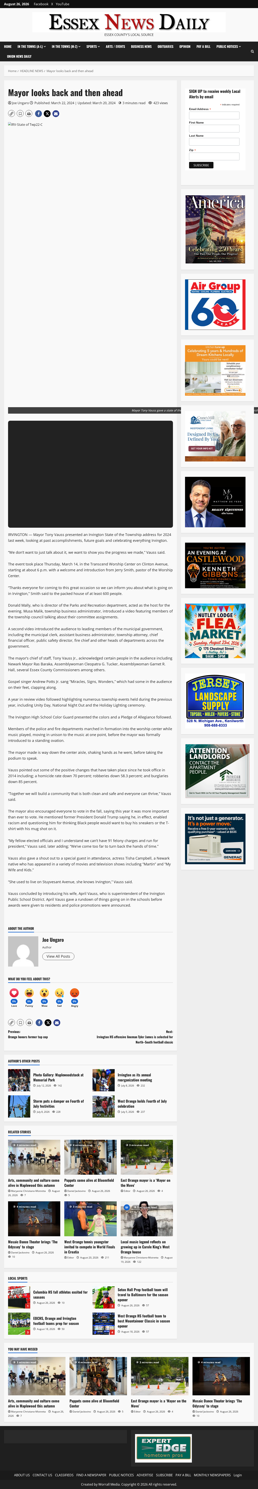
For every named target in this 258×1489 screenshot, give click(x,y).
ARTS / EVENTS (115, 46)
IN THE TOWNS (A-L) (30, 46)
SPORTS (91, 46)
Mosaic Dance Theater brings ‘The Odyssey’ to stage (32, 1244)
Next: (135, 1036)
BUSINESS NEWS (141, 46)
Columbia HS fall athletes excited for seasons (19, 1297)
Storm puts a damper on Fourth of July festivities (19, 1106)
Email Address (200, 109)
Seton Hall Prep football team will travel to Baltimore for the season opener (104, 1297)
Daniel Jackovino (76, 1191)
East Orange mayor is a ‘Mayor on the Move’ (145, 1183)
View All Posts (58, 956)
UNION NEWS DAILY (19, 56)
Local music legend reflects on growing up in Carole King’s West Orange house (145, 1246)
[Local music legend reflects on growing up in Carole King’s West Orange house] (147, 1218)
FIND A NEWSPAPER (91, 1475)
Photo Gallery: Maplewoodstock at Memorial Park (19, 1080)
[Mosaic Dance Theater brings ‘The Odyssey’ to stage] (34, 1218)
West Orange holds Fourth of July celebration (104, 1106)
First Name (196, 122)
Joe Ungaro (20, 103)
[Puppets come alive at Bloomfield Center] (90, 1157)
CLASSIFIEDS (64, 1475)
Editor (127, 1191)
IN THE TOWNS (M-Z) (64, 46)
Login (238, 1475)
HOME (7, 46)
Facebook (41, 4)
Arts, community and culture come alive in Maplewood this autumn (33, 1183)
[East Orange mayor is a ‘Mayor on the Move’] (147, 1157)
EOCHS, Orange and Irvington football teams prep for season (19, 1324)
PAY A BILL (203, 46)
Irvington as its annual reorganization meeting (104, 1080)
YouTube (62, 4)
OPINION (184, 46)
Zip (192, 150)
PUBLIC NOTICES (121, 1475)
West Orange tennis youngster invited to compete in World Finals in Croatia (89, 1246)
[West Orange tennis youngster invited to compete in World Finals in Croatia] (90, 1218)
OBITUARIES (165, 46)
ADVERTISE (145, 1475)
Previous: (28, 1034)
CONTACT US (42, 1475)
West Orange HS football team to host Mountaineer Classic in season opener (104, 1324)
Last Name (196, 135)
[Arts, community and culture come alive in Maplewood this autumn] (34, 1157)
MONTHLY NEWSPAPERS (212, 1475)
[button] (252, 51)
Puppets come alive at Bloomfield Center (89, 1183)
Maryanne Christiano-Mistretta (28, 1191)
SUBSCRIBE (164, 1475)
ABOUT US (22, 1475)
